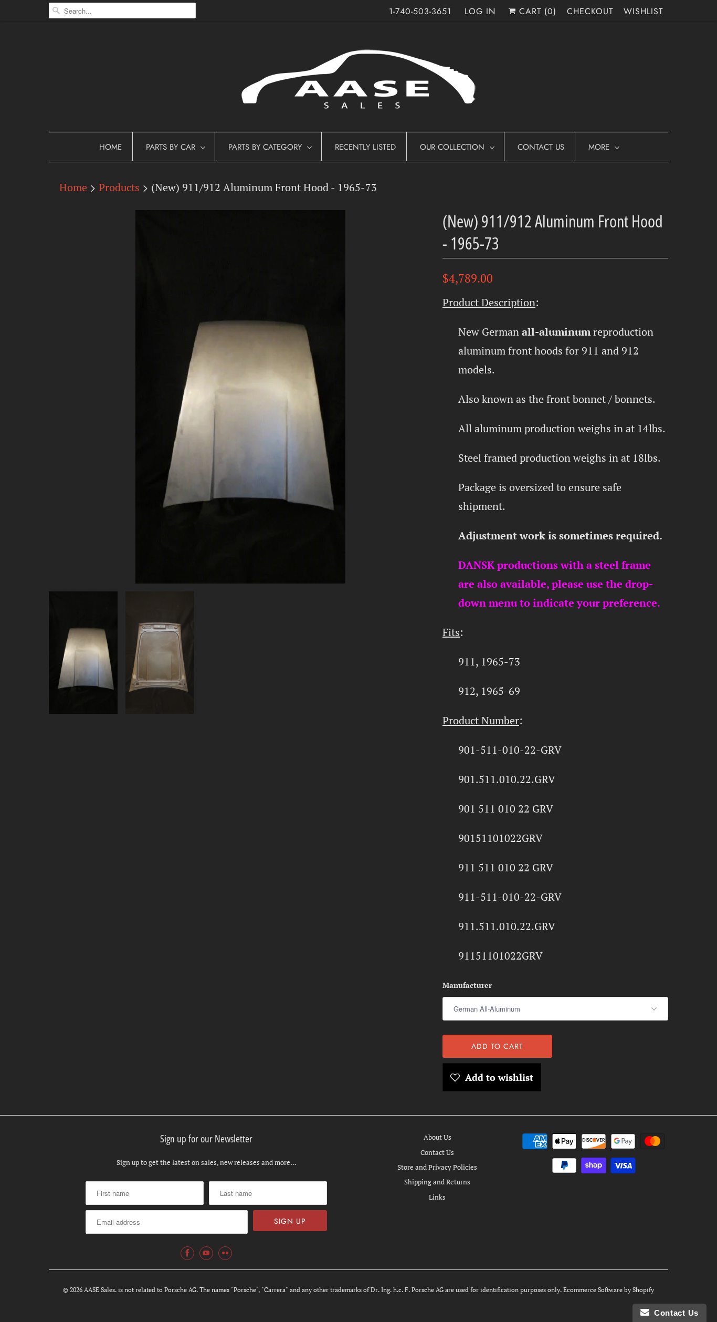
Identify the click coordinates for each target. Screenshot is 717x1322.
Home (110, 147)
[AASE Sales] (358, 78)
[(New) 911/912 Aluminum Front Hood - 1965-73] (240, 397)
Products (119, 187)
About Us (437, 1137)
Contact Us (541, 147)
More (598, 147)
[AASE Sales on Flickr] (225, 1253)
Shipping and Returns (437, 1181)
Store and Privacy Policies (437, 1167)
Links (437, 1197)
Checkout (590, 11)
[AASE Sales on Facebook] (187, 1253)
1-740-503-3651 (420, 11)
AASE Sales (99, 1290)
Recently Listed (365, 147)
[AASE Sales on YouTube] (206, 1253)
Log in (480, 11)
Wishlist (643, 11)
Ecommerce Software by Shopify (608, 1290)
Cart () (536, 11)
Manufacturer (467, 985)
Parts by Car (170, 147)
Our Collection (452, 147)
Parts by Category (265, 147)
